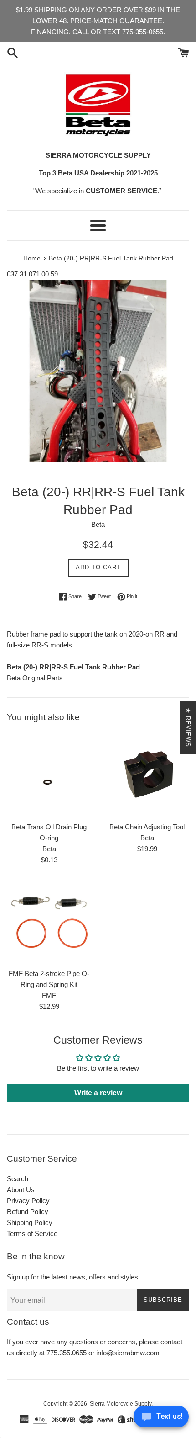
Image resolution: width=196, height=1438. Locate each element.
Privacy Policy (28, 1201)
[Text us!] (161, 1419)
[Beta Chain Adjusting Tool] (147, 774)
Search (17, 1179)
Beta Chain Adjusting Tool (147, 827)
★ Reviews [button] (188, 727)
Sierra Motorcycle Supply (120, 1404)
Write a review (98, 1093)
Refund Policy (27, 1211)
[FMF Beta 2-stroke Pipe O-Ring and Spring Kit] (49, 921)
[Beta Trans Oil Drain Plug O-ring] (49, 774)
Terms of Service (32, 1233)
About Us (21, 1190)
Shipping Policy (29, 1222)
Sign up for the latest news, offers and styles (72, 1277)
